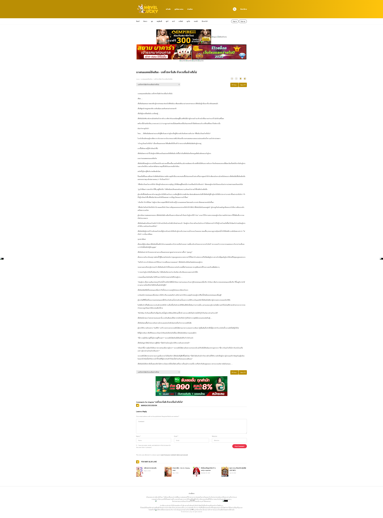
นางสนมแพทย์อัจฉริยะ (146, 79)
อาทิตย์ (181, 21)
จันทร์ (137, 21)
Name (138, 436)
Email (175, 436)
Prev (235, 85)
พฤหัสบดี (159, 21)
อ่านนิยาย (191, 493)
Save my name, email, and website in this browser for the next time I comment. (153, 446)
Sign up (243, 21)
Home (137, 79)
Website (214, 436)
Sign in (235, 21)
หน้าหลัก (168, 9)
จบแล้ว (196, 21)
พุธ (152, 21)
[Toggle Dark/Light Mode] (244, 78)
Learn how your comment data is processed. (174, 455)
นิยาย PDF (205, 21)
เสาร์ (173, 21)
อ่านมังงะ (190, 9)
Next (242, 85)
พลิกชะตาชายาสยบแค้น (150, 468)
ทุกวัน (188, 21)
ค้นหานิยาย (243, 9)
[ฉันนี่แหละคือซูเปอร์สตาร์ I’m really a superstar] (196, 471)
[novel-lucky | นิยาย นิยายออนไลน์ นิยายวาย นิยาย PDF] (147, 9)
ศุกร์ (167, 21)
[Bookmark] (240, 78)
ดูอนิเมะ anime (179, 9)
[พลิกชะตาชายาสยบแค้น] (139, 471)
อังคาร (145, 21)
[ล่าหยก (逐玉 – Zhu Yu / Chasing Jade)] (168, 471)
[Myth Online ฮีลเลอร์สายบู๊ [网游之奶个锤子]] (224, 471)
